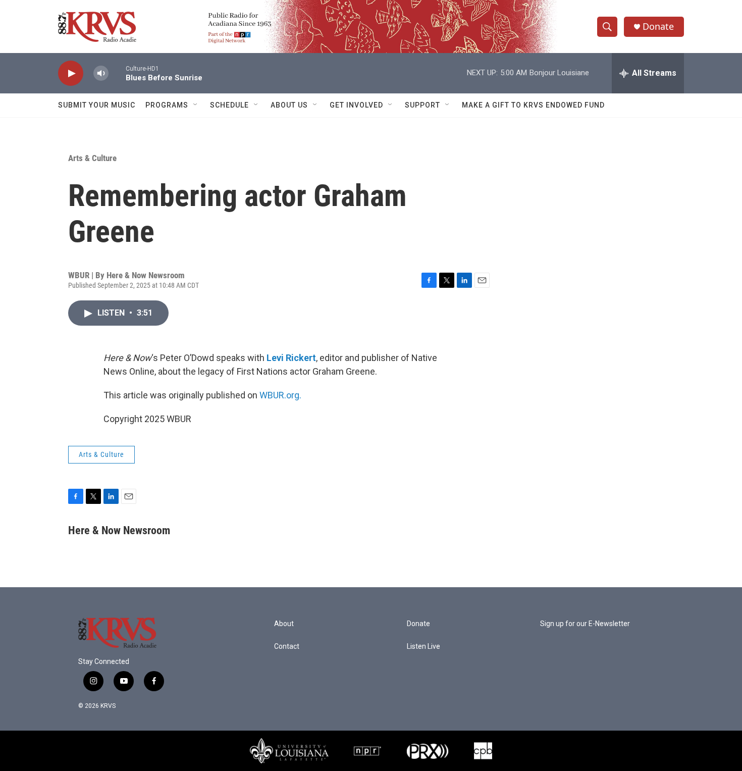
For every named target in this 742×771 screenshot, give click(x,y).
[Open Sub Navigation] (196, 105)
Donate (658, 26)
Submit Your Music (96, 105)
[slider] (117, 73)
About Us (289, 105)
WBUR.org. (280, 395)
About (284, 624)
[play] (71, 73)
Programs (166, 105)
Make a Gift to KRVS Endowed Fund (533, 105)
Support (422, 105)
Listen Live (423, 646)
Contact (286, 646)
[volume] (101, 73)
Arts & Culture (92, 158)
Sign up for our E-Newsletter (585, 624)
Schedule (229, 105)
